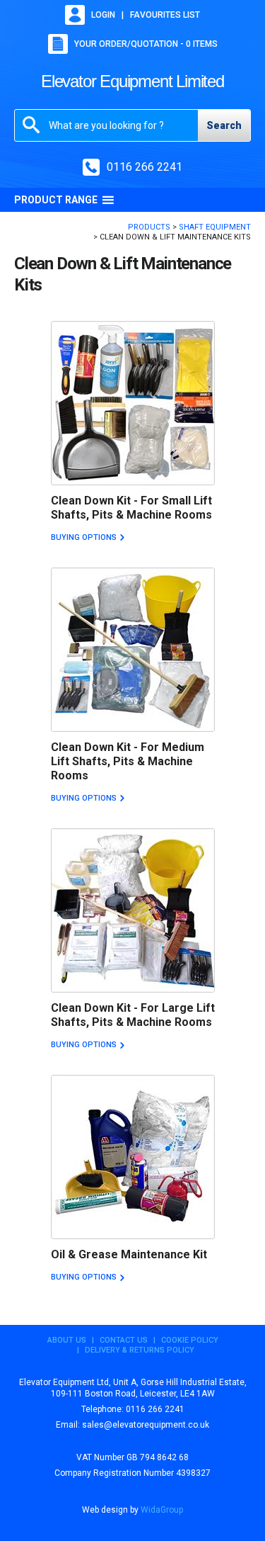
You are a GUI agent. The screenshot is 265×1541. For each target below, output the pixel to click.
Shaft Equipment (215, 227)
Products (149, 227)
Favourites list (165, 15)
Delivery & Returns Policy (139, 1350)
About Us (66, 1340)
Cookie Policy (189, 1340)
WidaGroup (162, 1510)
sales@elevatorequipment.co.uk (145, 1425)
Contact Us (124, 1340)
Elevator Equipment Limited (132, 81)
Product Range (56, 199)
